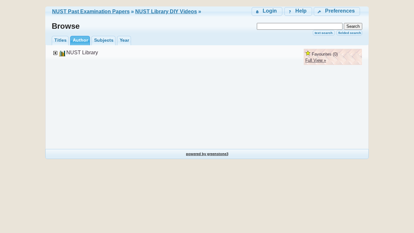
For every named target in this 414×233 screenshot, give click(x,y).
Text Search (323, 33)
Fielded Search (349, 33)
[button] (337, 11)
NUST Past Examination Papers (91, 11)
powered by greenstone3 (207, 154)
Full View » (315, 60)
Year (124, 40)
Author (80, 40)
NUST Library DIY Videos (166, 11)
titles (60, 40)
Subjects (104, 40)
